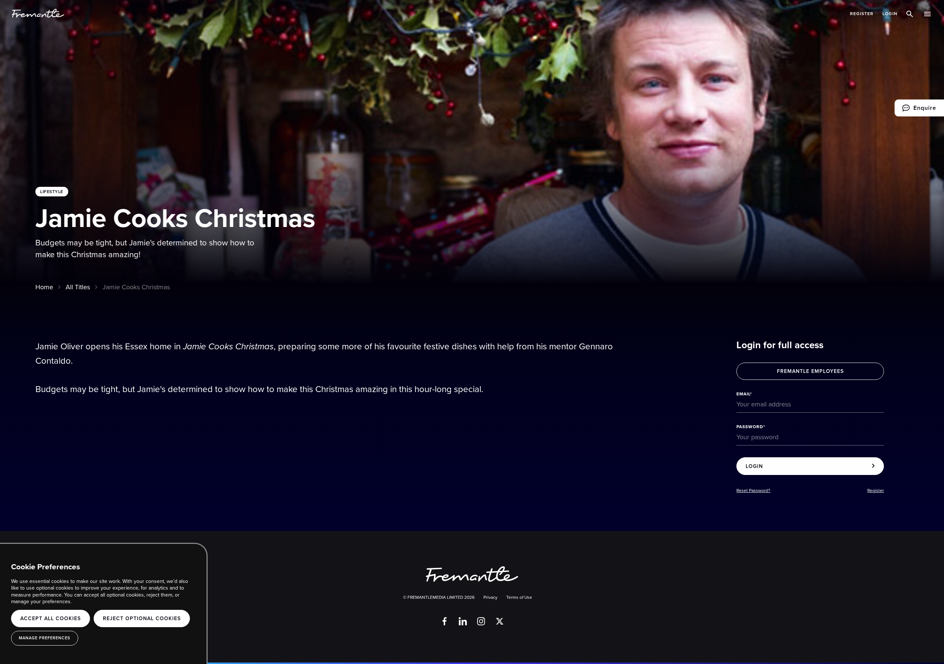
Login (890, 14)
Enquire (915, 110)
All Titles (78, 286)
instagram (481, 621)
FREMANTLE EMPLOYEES (810, 371)
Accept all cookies (50, 618)
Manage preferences (44, 638)
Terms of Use (519, 597)
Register (862, 14)
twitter (499, 621)
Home (44, 286)
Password (749, 426)
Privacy (490, 597)
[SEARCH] (910, 14)
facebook (444, 621)
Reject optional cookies (142, 618)
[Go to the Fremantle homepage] (38, 13)
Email (743, 394)
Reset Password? (753, 490)
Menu (928, 14)
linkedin (462, 621)
